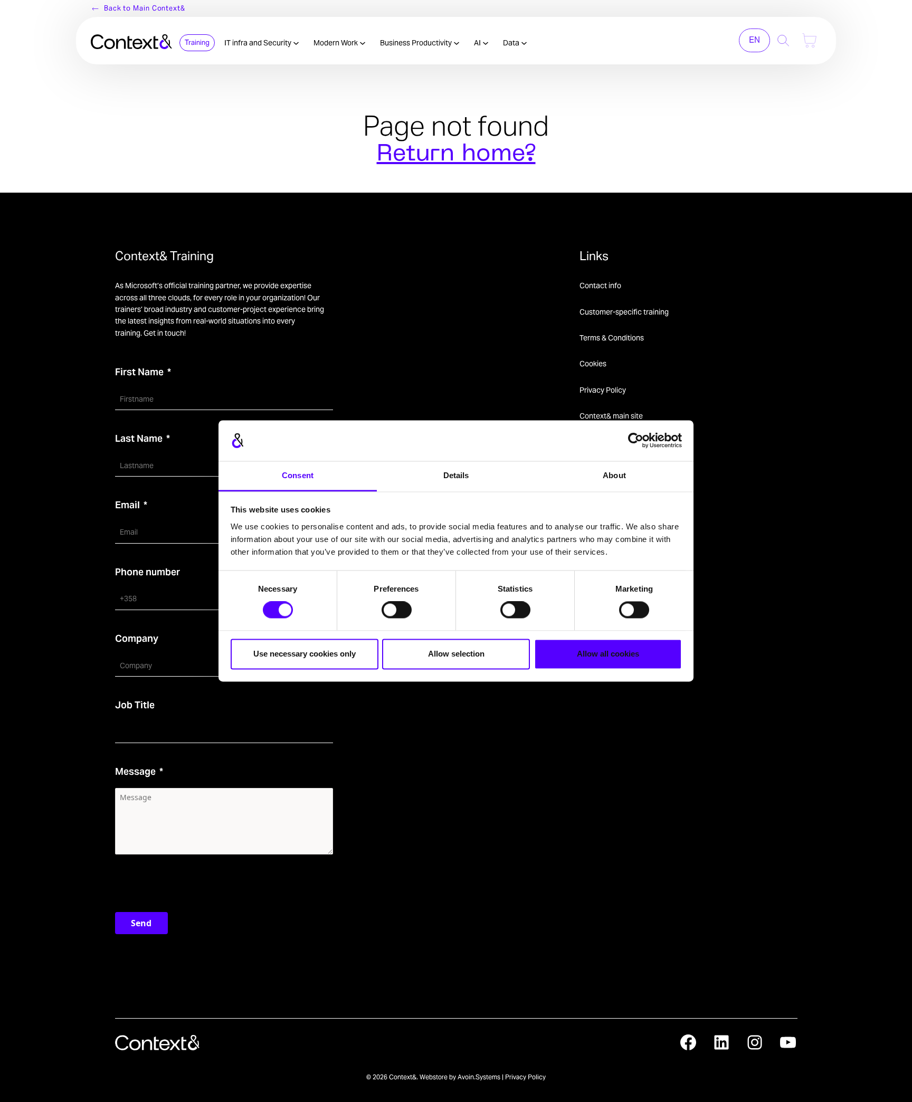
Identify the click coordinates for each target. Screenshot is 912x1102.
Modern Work (336, 43)
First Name (139, 372)
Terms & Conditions (612, 338)
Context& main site (611, 416)
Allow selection (456, 653)
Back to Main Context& (144, 8)
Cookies (593, 363)
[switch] (397, 610)
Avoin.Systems (479, 1077)
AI (478, 43)
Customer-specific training (624, 312)
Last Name (139, 438)
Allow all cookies (608, 653)
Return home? (456, 155)
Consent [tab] (298, 475)
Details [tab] (456, 475)
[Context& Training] (131, 40)
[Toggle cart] (809, 40)
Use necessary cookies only (304, 653)
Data (512, 43)
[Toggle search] (783, 40)
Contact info (600, 285)
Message (135, 771)
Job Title (135, 705)
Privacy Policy (603, 390)
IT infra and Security (258, 43)
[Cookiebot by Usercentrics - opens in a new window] (636, 441)
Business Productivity (416, 43)
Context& (402, 1077)
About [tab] (614, 475)
